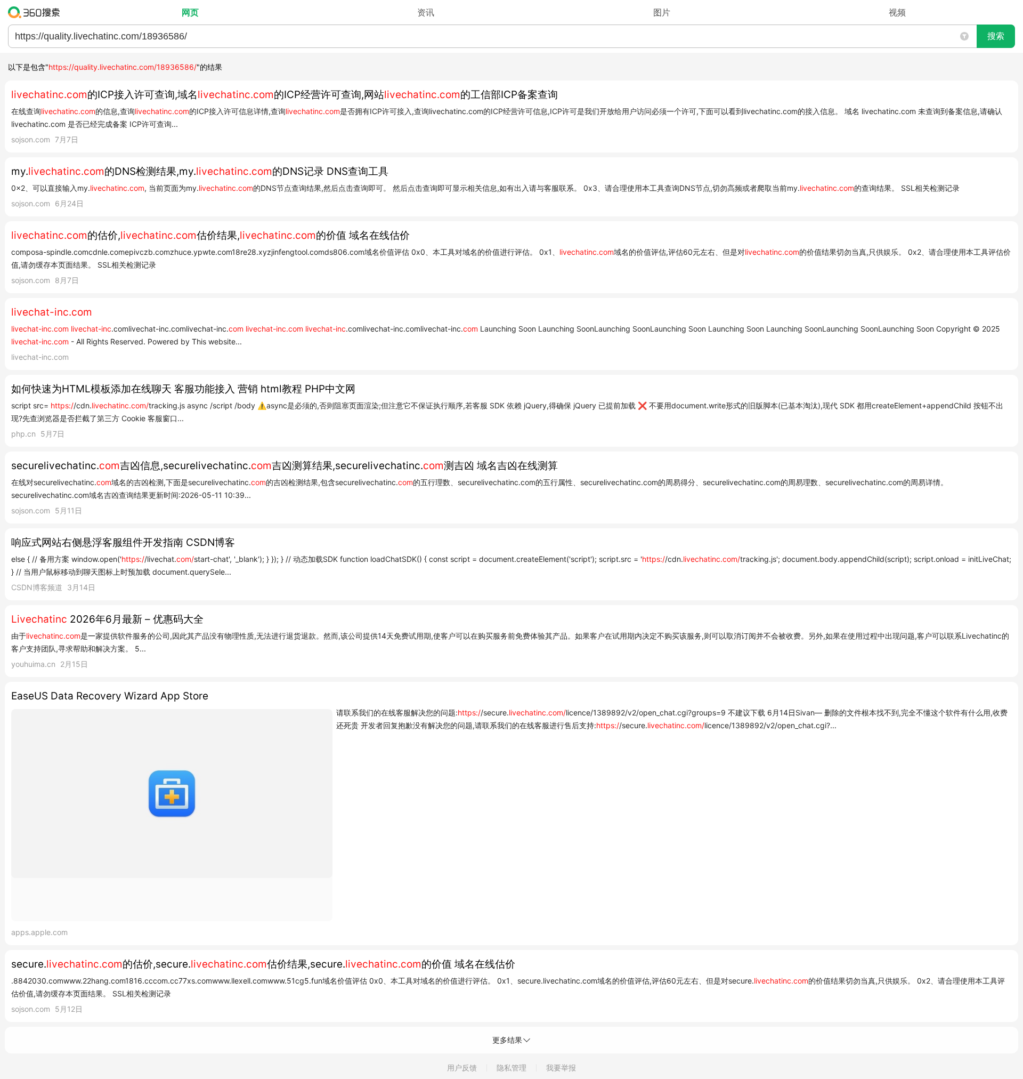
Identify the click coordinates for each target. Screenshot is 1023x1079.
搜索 (995, 36)
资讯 (425, 12)
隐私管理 (511, 1067)
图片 (661, 12)
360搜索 (36, 12)
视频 (897, 12)
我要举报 (561, 1067)
